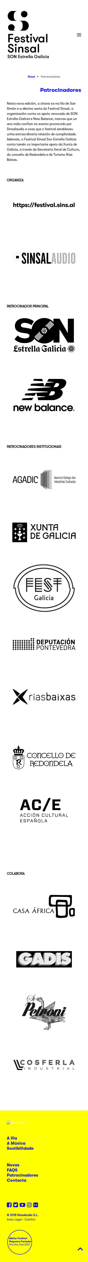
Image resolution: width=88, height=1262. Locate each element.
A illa (12, 1138)
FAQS (12, 1170)
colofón (30, 1219)
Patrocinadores (22, 1175)
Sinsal (31, 76)
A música (16, 1143)
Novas (13, 1165)
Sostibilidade (20, 1148)
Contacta (16, 1180)
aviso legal (14, 1219)
